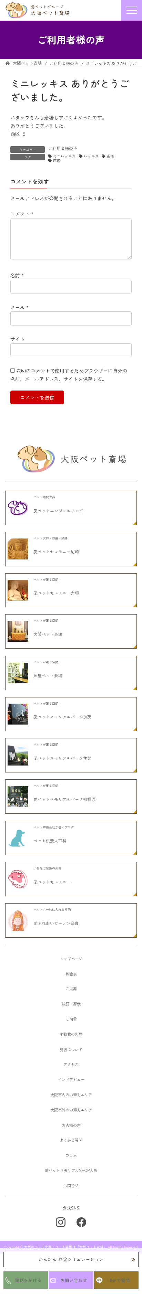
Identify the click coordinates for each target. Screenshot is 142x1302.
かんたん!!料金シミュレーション (71, 1259)
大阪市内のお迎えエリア (71, 1094)
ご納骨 (71, 1019)
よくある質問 (71, 1140)
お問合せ (71, 1185)
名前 (17, 275)
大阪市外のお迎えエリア (71, 1109)
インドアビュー (71, 1079)
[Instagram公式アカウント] (60, 1222)
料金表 (71, 973)
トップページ (71, 958)
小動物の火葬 (71, 1034)
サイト (17, 338)
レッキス (91, 156)
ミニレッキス (64, 156)
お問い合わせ (73, 1280)
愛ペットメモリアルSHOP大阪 (71, 1170)
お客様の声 (71, 1125)
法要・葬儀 (71, 1003)
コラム (71, 1155)
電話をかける (28, 1280)
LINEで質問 (119, 1280)
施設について (71, 1049)
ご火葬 (71, 988)
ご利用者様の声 (62, 148)
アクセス (71, 1064)
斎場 (110, 156)
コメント (21, 213)
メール (19, 307)
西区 (57, 161)
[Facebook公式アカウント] (81, 1222)
